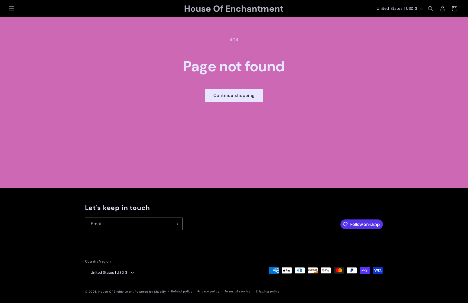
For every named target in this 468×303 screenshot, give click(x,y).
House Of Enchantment (116, 292)
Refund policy (182, 291)
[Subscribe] (176, 224)
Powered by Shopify (150, 292)
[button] (11, 9)
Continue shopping (234, 95)
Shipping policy (268, 291)
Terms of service (238, 291)
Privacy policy (208, 291)
